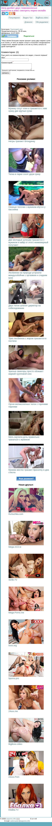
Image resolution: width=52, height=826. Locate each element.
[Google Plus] (13, 13)
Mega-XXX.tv (14, 547)
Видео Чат (28, 18)
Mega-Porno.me (16, 612)
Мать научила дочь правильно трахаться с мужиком (23, 438)
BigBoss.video (42, 18)
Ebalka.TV (13, 810)
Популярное (14, 18)
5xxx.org (12, 645)
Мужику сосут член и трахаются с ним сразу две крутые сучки (27, 109)
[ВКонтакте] (3, 13)
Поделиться (29, 36)
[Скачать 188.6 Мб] (9, 37)
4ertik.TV (12, 580)
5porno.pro (13, 678)
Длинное (28, 22)
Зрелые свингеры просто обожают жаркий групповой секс (25, 372)
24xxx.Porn (13, 777)
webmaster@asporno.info (20, 821)
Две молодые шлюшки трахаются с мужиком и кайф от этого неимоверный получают (28, 242)
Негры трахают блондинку (21, 141)
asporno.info (11, 819)
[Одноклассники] (10, 13)
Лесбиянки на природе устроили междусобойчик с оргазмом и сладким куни (27, 275)
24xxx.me (13, 711)
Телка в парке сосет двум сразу (24, 174)
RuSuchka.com (15, 514)
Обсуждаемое (42, 22)
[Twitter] (6, 13)
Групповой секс (16, 29)
